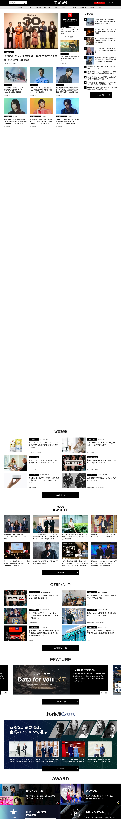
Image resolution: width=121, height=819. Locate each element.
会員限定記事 (37, 7)
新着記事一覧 (60, 495)
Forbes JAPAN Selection (35, 452)
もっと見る (101, 95)
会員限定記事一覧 (60, 648)
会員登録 (99, 3)
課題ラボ (89, 604)
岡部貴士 (31, 640)
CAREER (83, 7)
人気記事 (28, 7)
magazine (63, 63)
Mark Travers (90, 452)
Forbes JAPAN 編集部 (10, 63)
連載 (56, 7)
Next (110, 679)
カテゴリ (47, 7)
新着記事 (19, 7)
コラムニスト (65, 7)
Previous (10, 679)
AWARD (75, 7)
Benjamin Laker (33, 469)
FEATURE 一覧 (60, 702)
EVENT (101, 7)
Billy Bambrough (33, 622)
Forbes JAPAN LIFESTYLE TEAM (95, 487)
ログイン (111, 3)
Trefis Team (90, 640)
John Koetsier (32, 487)
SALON (92, 7)
